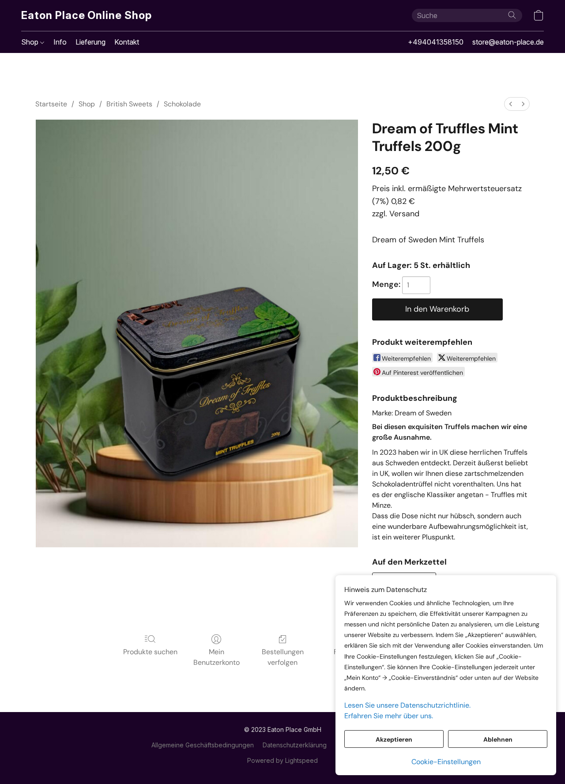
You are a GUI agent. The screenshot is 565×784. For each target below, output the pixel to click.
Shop (30, 42)
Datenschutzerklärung (295, 745)
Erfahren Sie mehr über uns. (388, 715)
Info (60, 42)
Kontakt (126, 42)
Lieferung (90, 42)
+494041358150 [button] (435, 42)
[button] (86, 15)
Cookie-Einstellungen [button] (446, 761)
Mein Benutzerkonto (216, 657)
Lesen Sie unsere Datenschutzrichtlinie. (407, 705)
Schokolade (182, 104)
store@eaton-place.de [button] (508, 42)
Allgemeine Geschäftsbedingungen (202, 745)
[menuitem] (511, 104)
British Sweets (129, 104)
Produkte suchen (150, 651)
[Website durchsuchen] (512, 15)
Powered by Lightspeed (282, 760)
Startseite (51, 104)
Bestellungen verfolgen (283, 657)
